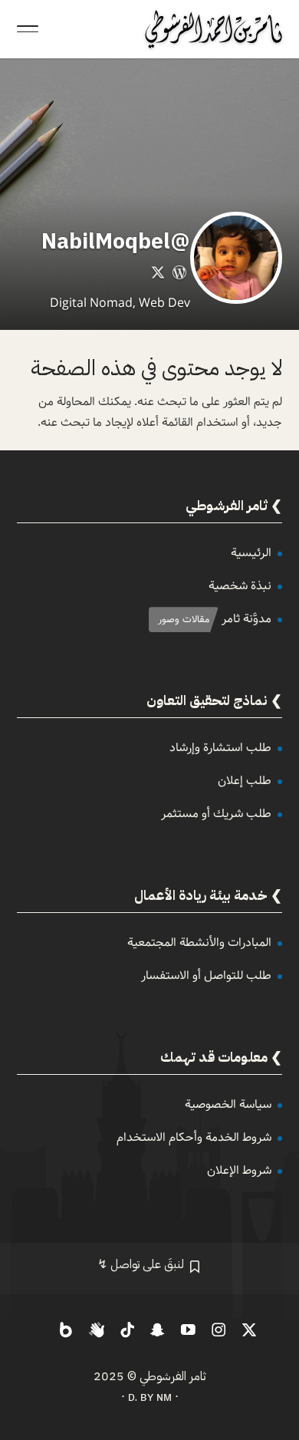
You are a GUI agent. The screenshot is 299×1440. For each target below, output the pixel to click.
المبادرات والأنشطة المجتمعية (199, 942)
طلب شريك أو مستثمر (216, 813)
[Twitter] (158, 275)
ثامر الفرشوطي (173, 1376)
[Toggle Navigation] (27, 29)
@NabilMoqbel (115, 242)
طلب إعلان (244, 780)
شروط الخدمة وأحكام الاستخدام (194, 1137)
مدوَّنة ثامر (246, 618)
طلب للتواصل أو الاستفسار (206, 975)
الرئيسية (251, 552)
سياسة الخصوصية (228, 1104)
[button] (280, 1338)
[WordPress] (179, 275)
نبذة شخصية (240, 585)
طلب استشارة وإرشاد (220, 747)
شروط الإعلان (239, 1170)
